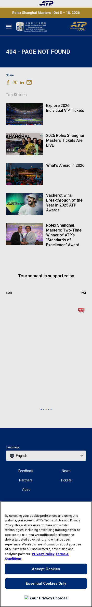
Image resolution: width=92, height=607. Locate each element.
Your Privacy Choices (47, 598)
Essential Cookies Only (46, 583)
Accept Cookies (46, 569)
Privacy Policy (43, 554)
